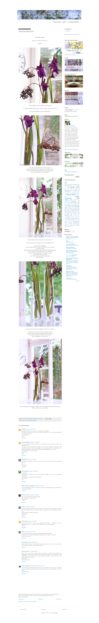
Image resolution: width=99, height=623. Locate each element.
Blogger (55, 612)
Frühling (67, 199)
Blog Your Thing (70, 271)
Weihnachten (76, 222)
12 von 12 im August (70, 256)
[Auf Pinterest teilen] (50, 418)
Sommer (68, 217)
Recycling (67, 214)
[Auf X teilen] (48, 418)
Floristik (27, 420)
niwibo (23, 531)
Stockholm (76, 217)
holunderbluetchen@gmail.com (71, 171)
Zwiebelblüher (69, 226)
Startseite (40, 599)
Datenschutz (23, 609)
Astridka (24, 429)
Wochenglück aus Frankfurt (71, 248)
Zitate (78, 225)
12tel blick (67, 184)
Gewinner (66, 202)
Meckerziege (67, 210)
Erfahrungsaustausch (68, 193)
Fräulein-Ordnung (70, 247)
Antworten (24, 438)
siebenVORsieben (26, 442)
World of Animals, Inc (26, 565)
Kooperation (70, 208)
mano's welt (69, 278)
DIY (66, 191)
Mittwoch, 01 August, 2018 (31, 551)
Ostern (68, 213)
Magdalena (24, 459)
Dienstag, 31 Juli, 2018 (32, 542)
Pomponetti (24, 521)
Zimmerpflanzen (72, 225)
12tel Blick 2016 (75, 184)
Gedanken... (74, 201)
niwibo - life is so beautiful (72, 236)
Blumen (23, 420)
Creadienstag (75, 190)
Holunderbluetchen (70, 125)
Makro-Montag (74, 209)
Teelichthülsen (67, 218)
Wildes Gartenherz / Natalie (28, 485)
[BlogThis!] (47, 418)
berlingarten (69, 265)
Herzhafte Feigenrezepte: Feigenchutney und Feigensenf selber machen (72, 268)
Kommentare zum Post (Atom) (30, 601)
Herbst (75, 203)
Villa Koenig (24, 542)
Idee (78, 205)
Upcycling (70, 219)
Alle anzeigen (77, 280)
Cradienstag (67, 190)
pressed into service (70, 242)
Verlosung (75, 221)
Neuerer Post (21, 599)
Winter (71, 223)
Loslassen (67, 209)
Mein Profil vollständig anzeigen (71, 149)
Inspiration (76, 206)
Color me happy (73, 189)
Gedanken (67, 201)
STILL (67, 240)
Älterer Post (58, 599)
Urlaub (70, 221)
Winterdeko (77, 223)
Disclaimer (64, 609)
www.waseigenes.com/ (71, 250)
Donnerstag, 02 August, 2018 (38, 565)
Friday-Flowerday (32, 420)
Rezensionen (75, 214)
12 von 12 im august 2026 (71, 279)
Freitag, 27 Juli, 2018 (30, 429)
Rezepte (66, 215)
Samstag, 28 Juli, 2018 (30, 531)
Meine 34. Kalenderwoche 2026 (72, 245)
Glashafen (72, 202)
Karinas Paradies (25, 494)
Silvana (23, 506)
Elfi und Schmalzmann (74, 191)
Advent (68, 185)
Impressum (43, 609)
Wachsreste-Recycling (68, 222)
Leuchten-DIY (76, 208)
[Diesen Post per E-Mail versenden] (45, 418)
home (74, 205)
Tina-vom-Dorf (25, 471)
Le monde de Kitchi (70, 244)
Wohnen (67, 225)
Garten (75, 199)
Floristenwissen (76, 193)
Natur (70, 212)
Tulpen (73, 218)
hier (52, 108)
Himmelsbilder (68, 205)
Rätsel (75, 213)
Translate (75, 111)
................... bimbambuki (71, 254)
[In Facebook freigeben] (49, 418)
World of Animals (25, 571)
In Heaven (68, 206)
